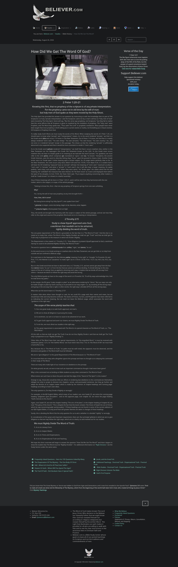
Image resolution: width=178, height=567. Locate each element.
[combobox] (136, 39)
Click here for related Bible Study (133, 69)
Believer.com (99, 562)
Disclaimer (118, 515)
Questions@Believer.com (45, 517)
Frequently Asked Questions (125, 513)
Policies (117, 517)
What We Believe (121, 511)
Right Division (101, 445)
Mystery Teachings (40, 490)
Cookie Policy (119, 523)
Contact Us (118, 525)
